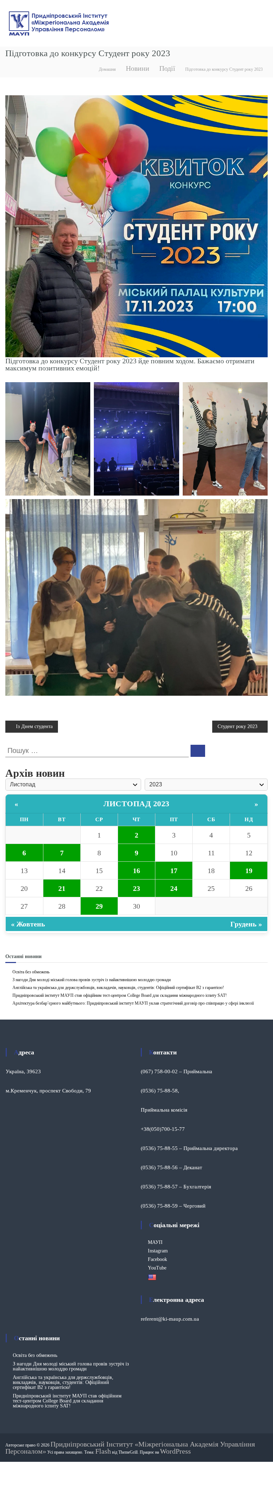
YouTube (157, 1268)
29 (99, 906)
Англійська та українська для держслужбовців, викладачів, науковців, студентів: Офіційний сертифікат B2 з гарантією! (118, 987)
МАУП (155, 1242)
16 (136, 871)
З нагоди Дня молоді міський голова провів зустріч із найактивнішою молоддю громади (91, 979)
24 (173, 888)
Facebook (157, 1259)
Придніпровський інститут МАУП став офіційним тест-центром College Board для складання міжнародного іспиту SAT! (119, 995)
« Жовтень (28, 924)
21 (61, 888)
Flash (103, 1451)
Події (167, 68)
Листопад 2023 (136, 803)
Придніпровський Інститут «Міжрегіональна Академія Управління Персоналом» (130, 1447)
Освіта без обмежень (30, 971)
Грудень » (246, 924)
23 (136, 888)
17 (173, 871)
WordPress (175, 1451)
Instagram (158, 1250)
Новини (137, 68)
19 (248, 871)
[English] (153, 1277)
